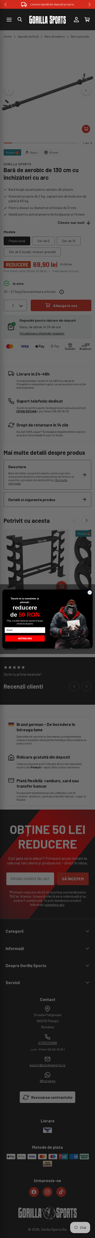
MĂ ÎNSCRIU (25, 638)
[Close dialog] (90, 592)
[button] (19, 19)
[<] (5, 4)
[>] (89, 4)
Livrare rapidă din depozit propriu (52, 4)
